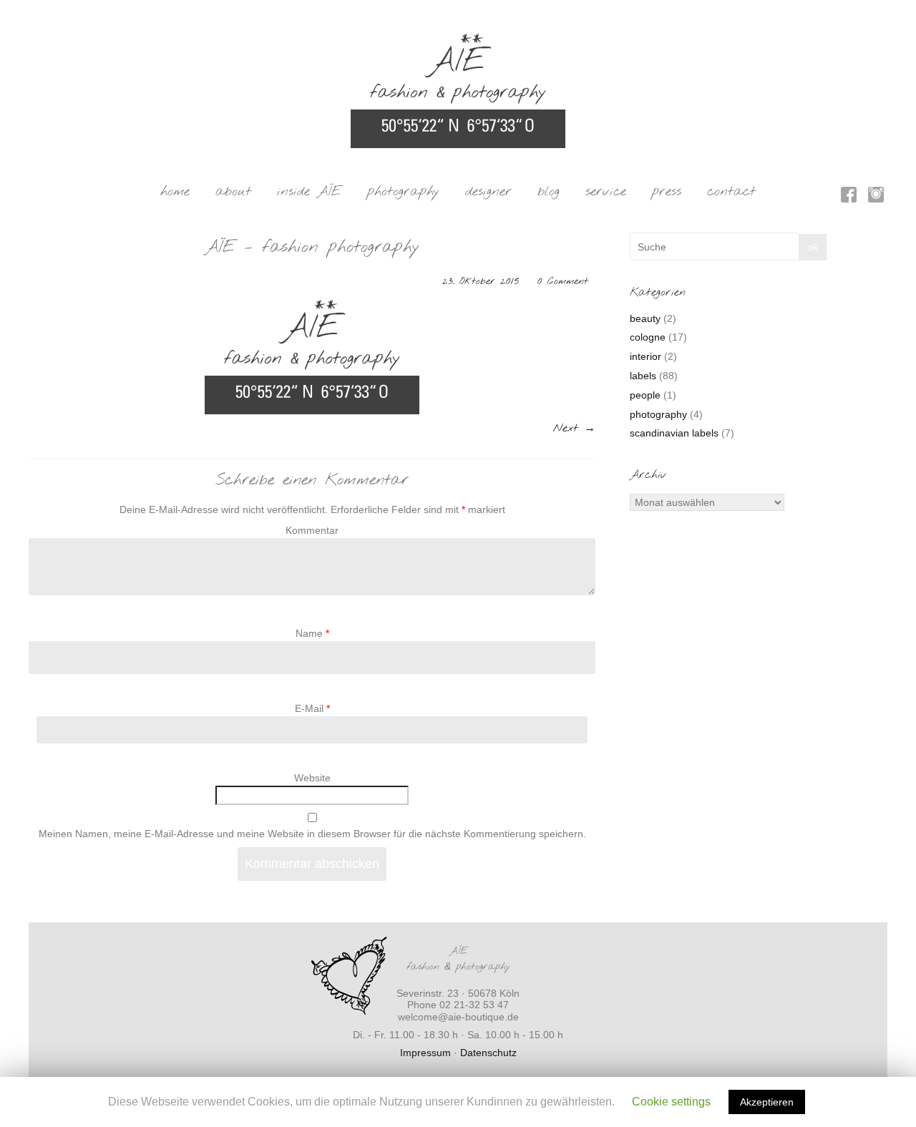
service (605, 191)
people (645, 395)
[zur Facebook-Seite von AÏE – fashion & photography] (848, 197)
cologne (648, 337)
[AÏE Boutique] (458, 40)
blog (548, 191)
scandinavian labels (674, 433)
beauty (645, 318)
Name (312, 633)
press (666, 191)
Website (312, 778)
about (233, 191)
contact (731, 191)
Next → (574, 428)
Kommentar (312, 530)
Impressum (425, 1052)
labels (643, 375)
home (175, 191)
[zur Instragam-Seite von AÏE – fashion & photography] (875, 197)
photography (403, 191)
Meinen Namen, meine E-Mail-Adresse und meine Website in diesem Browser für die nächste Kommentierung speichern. (312, 833)
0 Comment (562, 281)
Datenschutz (488, 1052)
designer (488, 191)
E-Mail (312, 708)
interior (645, 356)
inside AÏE (309, 191)
